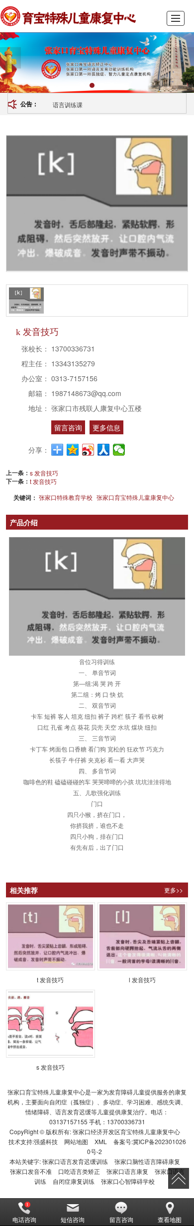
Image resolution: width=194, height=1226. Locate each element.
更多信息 (106, 427)
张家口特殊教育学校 (66, 497)
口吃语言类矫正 (79, 1171)
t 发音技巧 (43, 481)
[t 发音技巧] (51, 936)
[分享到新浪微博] (88, 450)
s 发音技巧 (44, 473)
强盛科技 (46, 1141)
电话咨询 (24, 1219)
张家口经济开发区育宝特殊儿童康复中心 (126, 1131)
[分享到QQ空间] (73, 450)
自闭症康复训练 (74, 1181)
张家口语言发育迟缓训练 (75, 1161)
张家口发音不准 (31, 1171)
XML (101, 1141)
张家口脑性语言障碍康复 (147, 1161)
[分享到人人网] (103, 450)
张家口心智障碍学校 (128, 1181)
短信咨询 (73, 1219)
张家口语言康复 (127, 1171)
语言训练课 (68, 104)
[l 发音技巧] (142, 936)
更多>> (173, 889)
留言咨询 (68, 427)
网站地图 (76, 1141)
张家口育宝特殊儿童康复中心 (135, 497)
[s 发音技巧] (51, 1024)
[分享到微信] (119, 450)
